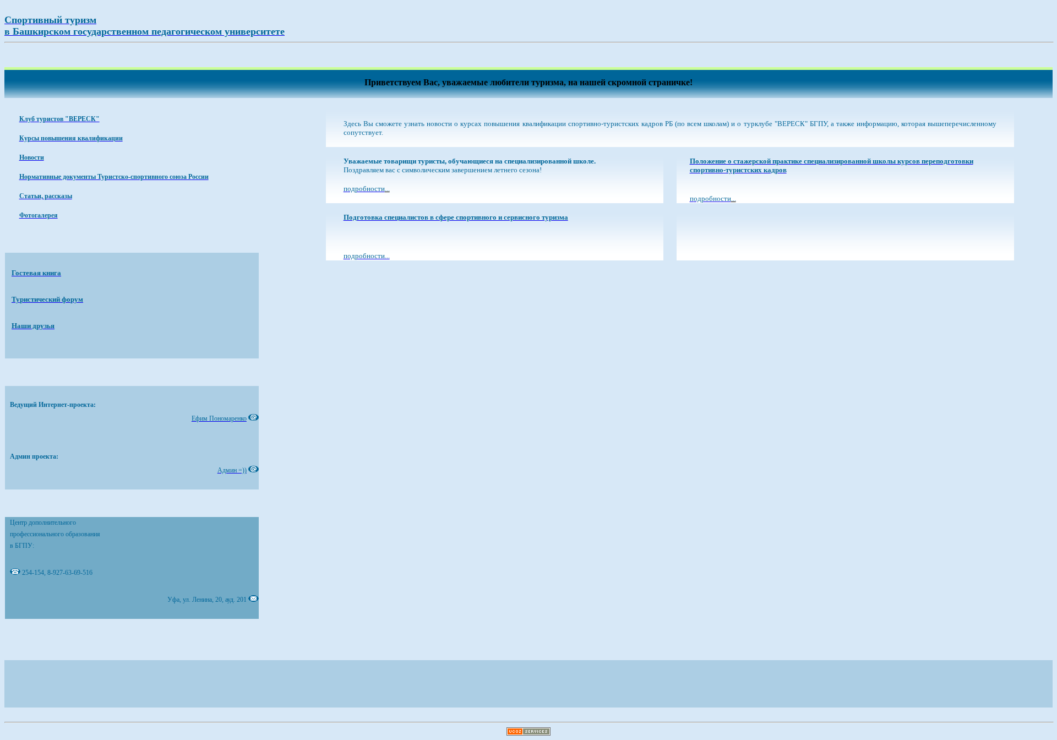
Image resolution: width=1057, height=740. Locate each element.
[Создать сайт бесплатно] (528, 732)
